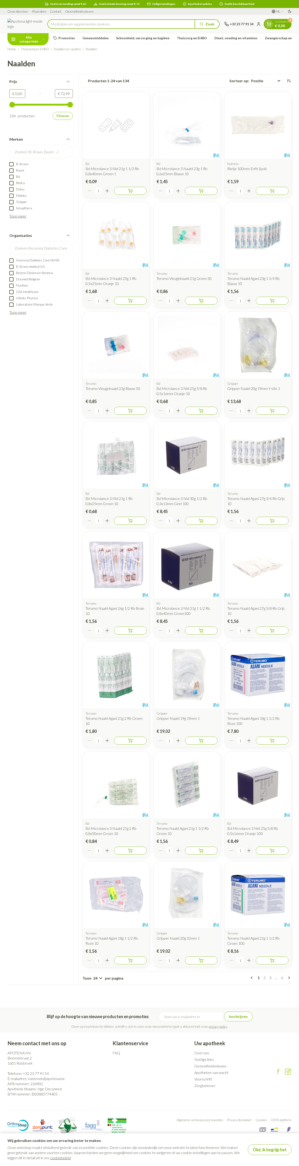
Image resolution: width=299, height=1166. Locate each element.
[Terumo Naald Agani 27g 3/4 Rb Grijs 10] (257, 455)
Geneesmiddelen (95, 38)
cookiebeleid (60, 1157)
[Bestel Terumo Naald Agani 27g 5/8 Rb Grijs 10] (272, 631)
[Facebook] (278, 1071)
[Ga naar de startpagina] (25, 24)
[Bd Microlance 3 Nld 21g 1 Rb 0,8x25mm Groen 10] (116, 455)
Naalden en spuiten (67, 49)
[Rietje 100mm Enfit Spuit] (257, 125)
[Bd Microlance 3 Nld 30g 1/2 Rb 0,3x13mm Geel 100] (187, 455)
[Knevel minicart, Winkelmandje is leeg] (269, 24)
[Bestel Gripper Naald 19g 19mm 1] (201, 741)
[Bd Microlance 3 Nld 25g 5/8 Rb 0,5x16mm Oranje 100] (257, 785)
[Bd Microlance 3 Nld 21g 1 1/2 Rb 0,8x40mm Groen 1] (116, 125)
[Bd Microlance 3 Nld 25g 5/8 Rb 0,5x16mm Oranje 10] (187, 345)
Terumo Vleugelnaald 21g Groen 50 (184, 278)
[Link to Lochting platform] (289, 1129)
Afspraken (39, 11)
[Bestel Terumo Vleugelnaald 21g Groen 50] (201, 301)
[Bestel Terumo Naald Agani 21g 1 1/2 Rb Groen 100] (272, 960)
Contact (55, 11)
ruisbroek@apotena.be (46, 1078)
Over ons (201, 1053)
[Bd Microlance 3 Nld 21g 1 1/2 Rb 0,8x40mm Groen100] (187, 565)
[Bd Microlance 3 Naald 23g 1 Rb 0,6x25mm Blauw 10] (187, 125)
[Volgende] (288, 977)
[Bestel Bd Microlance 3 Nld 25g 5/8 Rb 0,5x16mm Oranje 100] (272, 851)
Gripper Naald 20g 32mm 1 (178, 938)
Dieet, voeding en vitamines (235, 38)
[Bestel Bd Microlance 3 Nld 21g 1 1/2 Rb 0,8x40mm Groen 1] (130, 191)
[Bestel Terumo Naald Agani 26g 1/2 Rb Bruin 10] (130, 631)
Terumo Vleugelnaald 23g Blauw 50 (112, 388)
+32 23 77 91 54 (36, 1073)
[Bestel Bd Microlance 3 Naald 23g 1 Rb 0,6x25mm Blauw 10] (201, 191)
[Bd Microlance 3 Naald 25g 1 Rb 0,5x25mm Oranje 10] (116, 235)
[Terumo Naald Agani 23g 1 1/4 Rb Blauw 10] (257, 235)
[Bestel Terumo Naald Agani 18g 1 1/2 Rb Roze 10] (130, 960)
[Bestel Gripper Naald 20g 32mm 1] (201, 960)
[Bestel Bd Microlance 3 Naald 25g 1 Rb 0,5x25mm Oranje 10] (130, 301)
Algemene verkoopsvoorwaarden (200, 1120)
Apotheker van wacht (211, 1072)
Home (11, 49)
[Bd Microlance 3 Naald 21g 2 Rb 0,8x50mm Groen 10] (116, 785)
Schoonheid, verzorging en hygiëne (142, 38)
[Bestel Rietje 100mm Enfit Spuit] (272, 191)
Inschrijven (238, 1016)
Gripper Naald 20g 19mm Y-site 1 (253, 388)
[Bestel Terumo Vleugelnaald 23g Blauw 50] (130, 411)
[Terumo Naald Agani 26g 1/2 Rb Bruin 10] (116, 565)
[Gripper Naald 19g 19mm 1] (187, 675)
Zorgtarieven (204, 1085)
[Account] (258, 24)
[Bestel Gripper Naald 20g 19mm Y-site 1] (272, 411)
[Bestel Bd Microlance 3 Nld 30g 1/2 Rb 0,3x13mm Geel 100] (201, 521)
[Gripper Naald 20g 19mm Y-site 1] (257, 345)
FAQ (116, 1053)
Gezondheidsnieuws (79, 11)
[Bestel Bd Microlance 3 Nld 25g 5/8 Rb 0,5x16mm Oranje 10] (201, 411)
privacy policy (218, 1026)
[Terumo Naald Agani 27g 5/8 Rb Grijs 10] (257, 565)
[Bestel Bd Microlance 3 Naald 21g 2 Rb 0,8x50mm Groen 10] (130, 851)
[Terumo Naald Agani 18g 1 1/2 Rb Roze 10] (116, 895)
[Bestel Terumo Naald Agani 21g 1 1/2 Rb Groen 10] (201, 851)
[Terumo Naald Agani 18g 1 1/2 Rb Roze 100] (257, 675)
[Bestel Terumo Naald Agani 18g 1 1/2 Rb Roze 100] (272, 741)
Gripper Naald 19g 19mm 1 (178, 718)
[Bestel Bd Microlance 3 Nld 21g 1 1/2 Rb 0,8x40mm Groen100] (201, 631)
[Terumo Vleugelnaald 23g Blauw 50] (116, 345)
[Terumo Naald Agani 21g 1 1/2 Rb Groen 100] (257, 895)
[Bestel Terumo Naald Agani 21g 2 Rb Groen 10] (130, 741)
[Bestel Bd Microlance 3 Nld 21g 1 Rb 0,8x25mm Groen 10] (130, 521)
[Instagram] (288, 1071)
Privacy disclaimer (239, 1120)
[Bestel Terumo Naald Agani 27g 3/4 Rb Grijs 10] (272, 521)
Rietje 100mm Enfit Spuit (247, 168)
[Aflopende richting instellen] (289, 80)
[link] (252, 977)
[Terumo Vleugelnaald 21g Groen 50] (187, 235)
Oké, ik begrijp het (270, 1149)
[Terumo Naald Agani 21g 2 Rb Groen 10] (116, 675)
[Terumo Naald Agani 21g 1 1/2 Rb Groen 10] (187, 785)
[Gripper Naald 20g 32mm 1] (187, 895)
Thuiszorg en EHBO (192, 38)
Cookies (261, 1120)
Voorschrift (203, 1079)
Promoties (66, 38)
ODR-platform (281, 1120)
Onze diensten (17, 11)
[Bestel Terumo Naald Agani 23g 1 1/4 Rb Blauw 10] (272, 301)
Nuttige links (204, 1059)
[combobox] (121, 24)
